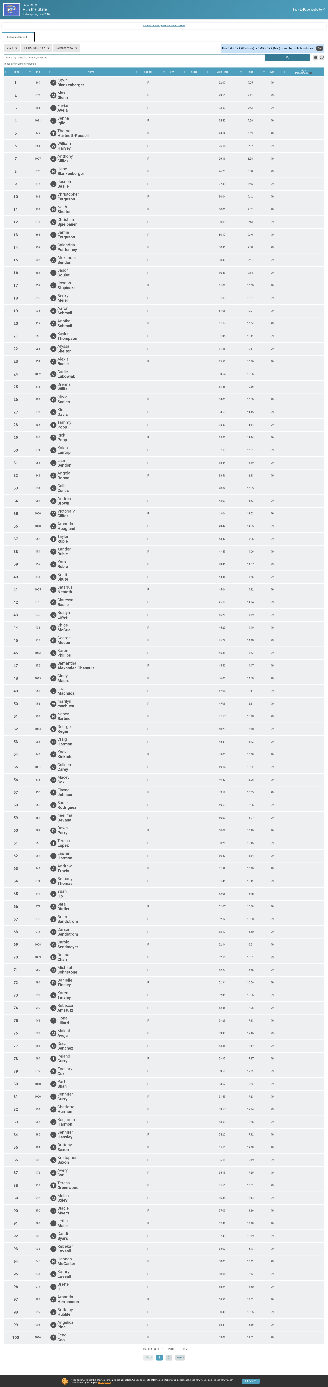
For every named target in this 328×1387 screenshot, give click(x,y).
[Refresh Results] (321, 57)
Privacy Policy (104, 1382)
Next (179, 1357)
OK (319, 48)
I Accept (250, 1381)
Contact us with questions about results (164, 25)
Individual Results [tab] (18, 37)
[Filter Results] (315, 57)
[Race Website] (13, 9)
